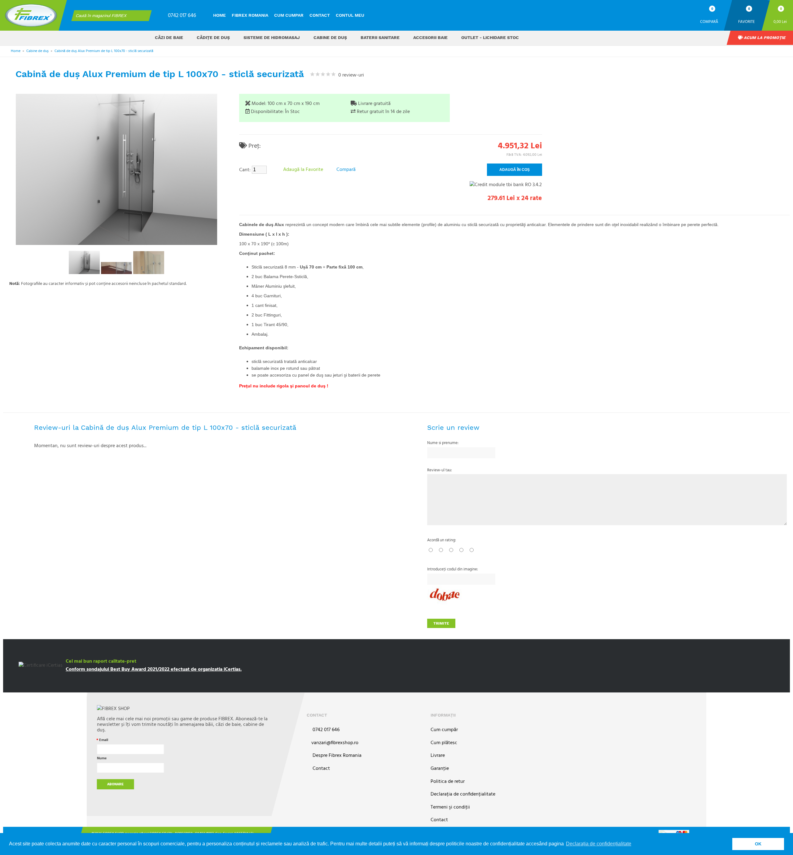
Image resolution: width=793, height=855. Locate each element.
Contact (319, 15)
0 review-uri (350, 75)
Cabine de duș (330, 37)
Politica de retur (448, 782)
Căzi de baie (169, 37)
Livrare (438, 756)
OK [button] (758, 843)
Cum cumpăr (444, 730)
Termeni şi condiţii (450, 807)
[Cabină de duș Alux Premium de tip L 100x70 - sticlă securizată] (84, 262)
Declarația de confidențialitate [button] (598, 843)
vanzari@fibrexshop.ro (334, 743)
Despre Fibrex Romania (336, 756)
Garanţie (440, 769)
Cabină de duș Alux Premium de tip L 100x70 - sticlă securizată (104, 51)
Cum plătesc (444, 743)
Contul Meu (350, 15)
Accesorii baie (430, 37)
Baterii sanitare (380, 37)
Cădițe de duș (213, 37)
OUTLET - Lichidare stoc (490, 37)
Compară (709, 21)
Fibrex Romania (250, 15)
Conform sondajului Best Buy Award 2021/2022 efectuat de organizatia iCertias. (154, 669)
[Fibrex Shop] (31, 15)
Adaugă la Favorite (303, 170)
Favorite (746, 21)
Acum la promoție (764, 37)
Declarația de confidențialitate (463, 794)
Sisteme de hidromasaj (271, 37)
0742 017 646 (182, 15)
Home (219, 15)
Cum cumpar (289, 15)
